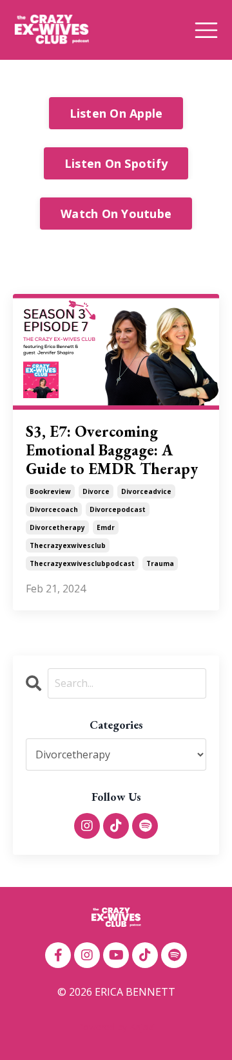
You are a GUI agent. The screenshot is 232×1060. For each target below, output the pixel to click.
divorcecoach (54, 509)
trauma (160, 563)
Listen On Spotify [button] (116, 163)
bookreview (50, 491)
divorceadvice (146, 491)
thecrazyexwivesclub (68, 545)
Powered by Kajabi (116, 1027)
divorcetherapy (57, 527)
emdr (106, 527)
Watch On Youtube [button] (116, 213)
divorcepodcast (118, 509)
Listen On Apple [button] (116, 113)
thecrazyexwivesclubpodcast (82, 563)
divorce (96, 491)
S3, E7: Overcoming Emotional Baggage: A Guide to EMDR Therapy (112, 450)
